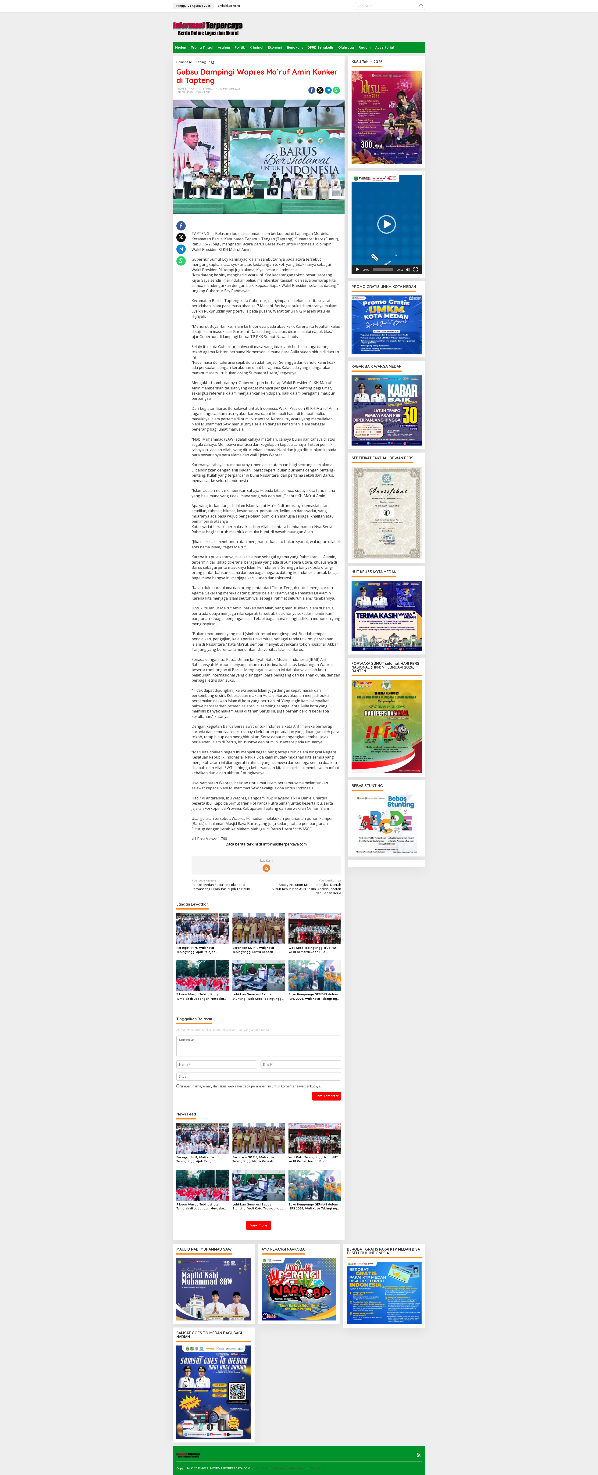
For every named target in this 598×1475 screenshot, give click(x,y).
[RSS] (266, 868)
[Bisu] (408, 269)
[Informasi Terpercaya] (208, 26)
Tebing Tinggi (184, 92)
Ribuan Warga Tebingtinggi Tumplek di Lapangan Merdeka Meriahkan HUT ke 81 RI (200, 996)
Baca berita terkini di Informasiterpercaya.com (266, 844)
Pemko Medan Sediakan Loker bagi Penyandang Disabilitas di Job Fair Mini (221, 884)
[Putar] (357, 269)
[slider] (383, 269)
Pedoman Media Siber (289, 1468)
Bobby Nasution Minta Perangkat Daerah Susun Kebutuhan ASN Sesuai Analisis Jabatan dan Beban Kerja (306, 886)
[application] (387, 224)
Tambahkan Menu (228, 6)
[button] (421, 6)
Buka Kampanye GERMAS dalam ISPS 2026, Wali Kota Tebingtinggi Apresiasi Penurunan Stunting (314, 996)
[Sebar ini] (311, 90)
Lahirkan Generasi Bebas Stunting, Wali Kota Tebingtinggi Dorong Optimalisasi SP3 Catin (257, 996)
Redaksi (261, 1468)
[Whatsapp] (336, 90)
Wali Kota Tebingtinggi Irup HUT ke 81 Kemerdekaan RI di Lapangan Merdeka (313, 950)
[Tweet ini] (320, 90)
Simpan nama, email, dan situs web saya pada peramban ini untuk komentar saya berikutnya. (250, 1086)
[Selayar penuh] (415, 269)
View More (258, 1225)
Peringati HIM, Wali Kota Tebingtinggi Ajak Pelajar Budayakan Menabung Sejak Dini (201, 950)
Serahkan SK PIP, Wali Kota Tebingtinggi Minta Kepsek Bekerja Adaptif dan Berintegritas (253, 950)
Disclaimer (318, 1468)
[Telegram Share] (328, 90)
